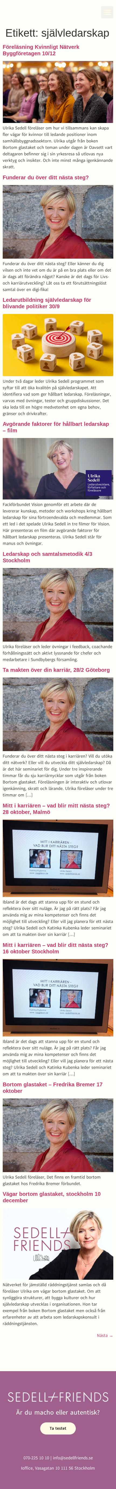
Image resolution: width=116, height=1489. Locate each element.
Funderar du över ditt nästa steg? (46, 177)
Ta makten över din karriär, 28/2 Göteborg (56, 670)
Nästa (105, 1336)
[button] (107, 12)
